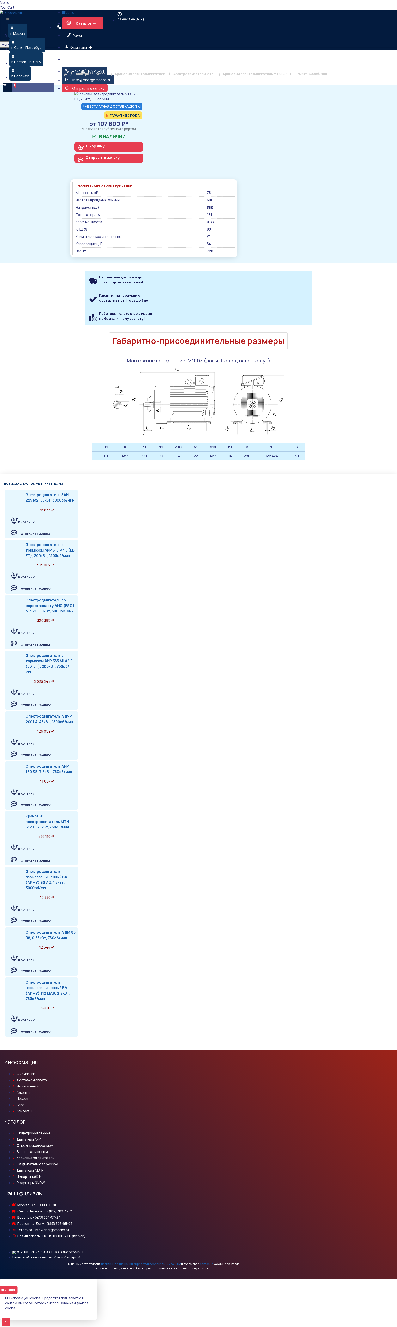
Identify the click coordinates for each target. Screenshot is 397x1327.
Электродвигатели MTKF (194, 74)
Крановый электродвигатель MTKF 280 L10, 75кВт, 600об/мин (275, 74)
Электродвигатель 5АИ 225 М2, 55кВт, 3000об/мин (50, 497)
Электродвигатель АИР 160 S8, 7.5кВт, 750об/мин (49, 769)
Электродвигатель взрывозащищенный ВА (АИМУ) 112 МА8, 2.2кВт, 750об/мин (48, 990)
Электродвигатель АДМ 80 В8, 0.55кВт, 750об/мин (51, 935)
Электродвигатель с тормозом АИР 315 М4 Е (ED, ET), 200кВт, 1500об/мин (50, 550)
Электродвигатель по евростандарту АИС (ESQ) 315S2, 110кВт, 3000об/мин (50, 605)
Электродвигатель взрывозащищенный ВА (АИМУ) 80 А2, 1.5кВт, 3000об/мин (46, 879)
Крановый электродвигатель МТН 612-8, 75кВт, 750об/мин (47, 821)
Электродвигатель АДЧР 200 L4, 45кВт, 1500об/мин (49, 719)
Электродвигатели (91, 74)
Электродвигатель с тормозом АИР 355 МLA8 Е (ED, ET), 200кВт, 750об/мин (49, 663)
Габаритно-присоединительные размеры (198, 340)
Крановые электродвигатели (140, 74)
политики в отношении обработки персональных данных (141, 1264)
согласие (206, 1264)
